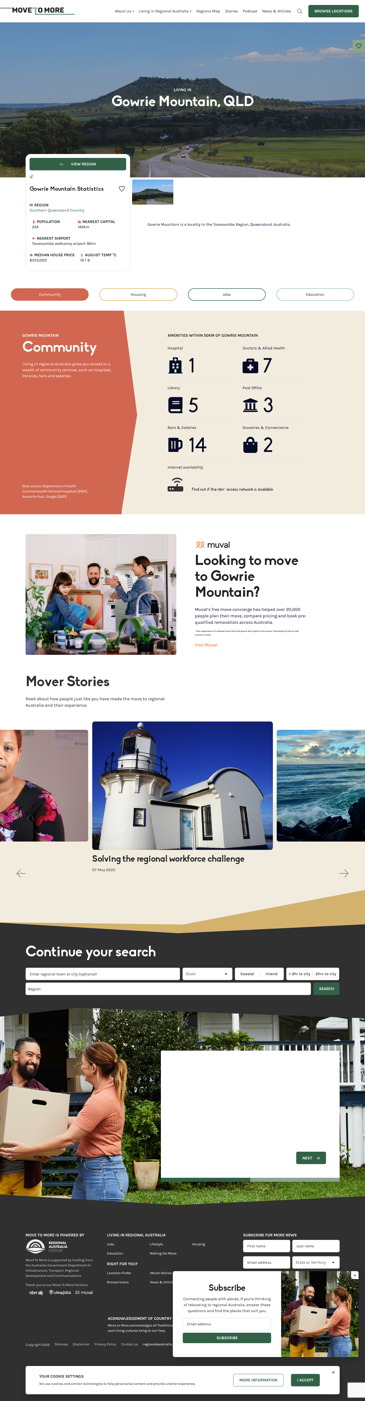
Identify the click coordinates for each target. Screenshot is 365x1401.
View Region (83, 164)
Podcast (250, 11)
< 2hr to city (299, 974)
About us (123, 11)
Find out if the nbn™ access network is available (232, 490)
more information (258, 1380)
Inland (271, 974)
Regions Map (208, 11)
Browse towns (118, 1282)
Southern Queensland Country (57, 210)
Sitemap (61, 1344)
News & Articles (276, 11)
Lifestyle (156, 1244)
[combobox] (103, 974)
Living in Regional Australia (164, 11)
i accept (305, 1380)
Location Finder (119, 1273)
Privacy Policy (105, 1344)
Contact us (129, 1344)
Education (315, 294)
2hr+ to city (326, 974)
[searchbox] (96, 989)
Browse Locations (334, 11)
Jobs (227, 294)
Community (50, 294)
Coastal (247, 974)
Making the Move (163, 1253)
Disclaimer (81, 1344)
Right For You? (122, 1263)
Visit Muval (206, 645)
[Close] (333, 1372)
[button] (21, 873)
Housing (138, 294)
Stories (231, 11)
